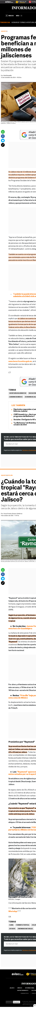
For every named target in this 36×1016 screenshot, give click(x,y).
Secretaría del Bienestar (17, 393)
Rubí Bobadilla (8, 75)
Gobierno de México (15, 397)
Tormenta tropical (22, 925)
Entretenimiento (22, 990)
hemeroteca (25, 993)
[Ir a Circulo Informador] (19, 1)
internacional (29, 988)
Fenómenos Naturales (25, 928)
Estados (12, 928)
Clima (11, 925)
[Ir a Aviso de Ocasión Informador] (9, 1)
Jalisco (4, 31)
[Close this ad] (34, 1005)
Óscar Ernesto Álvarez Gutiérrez (13, 513)
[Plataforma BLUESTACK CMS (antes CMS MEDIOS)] (16, 1001)
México (19, 988)
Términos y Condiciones (29, 450)
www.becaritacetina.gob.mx (20, 361)
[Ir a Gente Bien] (31, 1)
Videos (11, 16)
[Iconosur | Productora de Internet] (9, 1001)
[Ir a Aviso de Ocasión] (18, 972)
